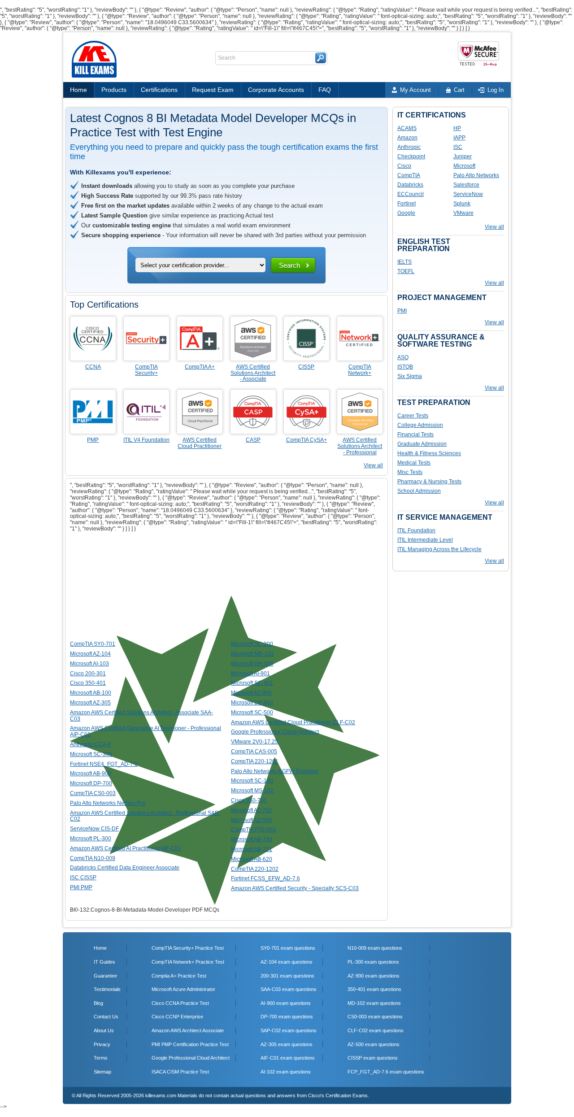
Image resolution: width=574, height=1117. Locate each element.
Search (289, 265)
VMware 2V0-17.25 (254, 742)
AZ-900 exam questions (374, 975)
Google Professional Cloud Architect (275, 732)
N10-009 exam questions (375, 948)
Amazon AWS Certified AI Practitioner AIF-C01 (125, 848)
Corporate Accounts (276, 89)
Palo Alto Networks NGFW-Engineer (274, 771)
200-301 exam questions (287, 975)
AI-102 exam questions (286, 1071)
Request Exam (213, 89)
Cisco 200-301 (88, 673)
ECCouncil (410, 194)
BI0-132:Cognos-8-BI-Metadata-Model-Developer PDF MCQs (144, 910)
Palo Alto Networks (476, 175)
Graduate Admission (422, 444)
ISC (457, 147)
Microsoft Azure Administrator (183, 989)
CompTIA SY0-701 (92, 644)
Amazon (407, 138)
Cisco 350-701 (249, 800)
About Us (104, 1030)
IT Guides (104, 962)
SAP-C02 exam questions (289, 1030)
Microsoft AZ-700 (251, 810)
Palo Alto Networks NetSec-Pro (107, 803)
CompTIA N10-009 (92, 858)
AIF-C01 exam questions (288, 1057)
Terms (101, 1057)
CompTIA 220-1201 (254, 761)
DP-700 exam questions (287, 1016)
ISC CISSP (83, 877)
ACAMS (407, 128)
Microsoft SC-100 (252, 781)
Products (113, 89)
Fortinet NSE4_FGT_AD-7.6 (104, 764)
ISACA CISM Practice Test (180, 1071)
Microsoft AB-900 (90, 773)
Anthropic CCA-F (90, 744)
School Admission (419, 491)
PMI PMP (81, 887)
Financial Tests (415, 434)
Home (78, 89)
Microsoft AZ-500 (251, 820)
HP (457, 128)
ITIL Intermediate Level (425, 540)
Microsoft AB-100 (90, 693)
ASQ (403, 357)
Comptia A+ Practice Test (179, 975)
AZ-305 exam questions (287, 1044)
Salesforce (466, 185)
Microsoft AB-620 (251, 859)
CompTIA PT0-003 (253, 829)
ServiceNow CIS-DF (94, 829)
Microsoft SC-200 (252, 644)
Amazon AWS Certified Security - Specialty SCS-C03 (295, 888)
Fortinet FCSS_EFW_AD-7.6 (265, 878)
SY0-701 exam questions (288, 948)
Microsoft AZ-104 (90, 654)
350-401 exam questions (374, 989)
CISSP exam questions (373, 1057)
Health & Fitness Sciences (429, 453)
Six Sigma (409, 376)
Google (406, 213)
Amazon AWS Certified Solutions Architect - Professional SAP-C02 (145, 816)
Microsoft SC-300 (91, 754)
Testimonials (107, 989)
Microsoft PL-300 (90, 838)
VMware (463, 213)
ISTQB (405, 367)
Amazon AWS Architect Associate (188, 1030)
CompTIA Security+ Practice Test (188, 948)
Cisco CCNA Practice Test (180, 1003)
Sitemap (102, 1071)
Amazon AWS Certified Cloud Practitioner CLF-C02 (293, 722)
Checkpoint (411, 156)
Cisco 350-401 (88, 683)
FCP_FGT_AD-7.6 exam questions (386, 1071)
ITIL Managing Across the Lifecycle (439, 549)
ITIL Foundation (416, 530)
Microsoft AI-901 (250, 673)
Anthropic (409, 147)
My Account (415, 90)
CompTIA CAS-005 (254, 751)
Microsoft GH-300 (252, 664)
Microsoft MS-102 (252, 790)
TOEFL (405, 271)
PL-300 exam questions (373, 962)
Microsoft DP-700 (91, 783)
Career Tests (412, 416)
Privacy (102, 1044)
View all (373, 465)
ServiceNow (468, 194)
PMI (402, 311)
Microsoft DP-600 (252, 703)
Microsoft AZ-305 (90, 703)
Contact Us (106, 1016)
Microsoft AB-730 (251, 839)
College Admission (420, 425)
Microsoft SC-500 (252, 712)
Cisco (404, 166)
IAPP (459, 138)
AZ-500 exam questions (374, 1044)
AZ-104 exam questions (287, 962)
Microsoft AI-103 (89, 664)
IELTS (404, 262)
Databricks (410, 185)
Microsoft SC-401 (252, 683)
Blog (98, 1003)
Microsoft (464, 166)
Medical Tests (413, 463)
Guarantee (105, 975)
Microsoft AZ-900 (251, 693)
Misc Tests (409, 472)
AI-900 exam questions (286, 1003)
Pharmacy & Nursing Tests (429, 481)
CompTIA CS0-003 (93, 793)
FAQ (324, 89)
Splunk (461, 203)
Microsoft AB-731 (251, 849)
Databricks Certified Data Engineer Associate (124, 868)
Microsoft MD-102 (252, 654)
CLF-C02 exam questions (376, 1030)
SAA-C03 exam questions (289, 989)
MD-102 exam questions (374, 1003)
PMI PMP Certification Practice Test (190, 1044)
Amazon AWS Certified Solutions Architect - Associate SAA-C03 (141, 715)
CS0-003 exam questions (375, 1016)
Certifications (159, 89)
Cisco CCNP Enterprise (177, 1016)
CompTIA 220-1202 (254, 869)
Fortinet (406, 203)
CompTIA (408, 175)
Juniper (462, 156)
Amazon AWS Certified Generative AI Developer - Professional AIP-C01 (145, 731)
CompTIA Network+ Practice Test (188, 962)
